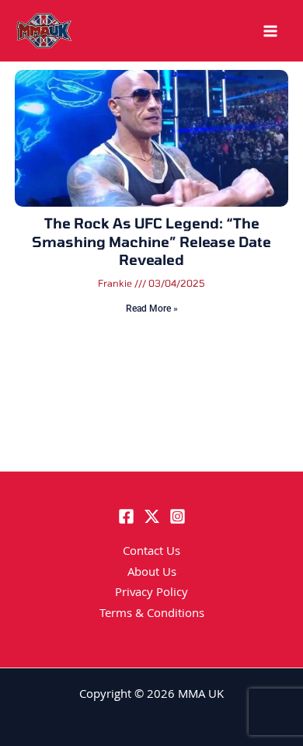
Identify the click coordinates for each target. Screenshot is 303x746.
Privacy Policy (151, 594)
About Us (151, 573)
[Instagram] (177, 516)
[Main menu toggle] (270, 31)
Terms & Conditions (151, 615)
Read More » (152, 308)
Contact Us (151, 552)
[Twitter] (152, 516)
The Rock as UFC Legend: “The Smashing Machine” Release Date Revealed (151, 241)
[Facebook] (126, 516)
